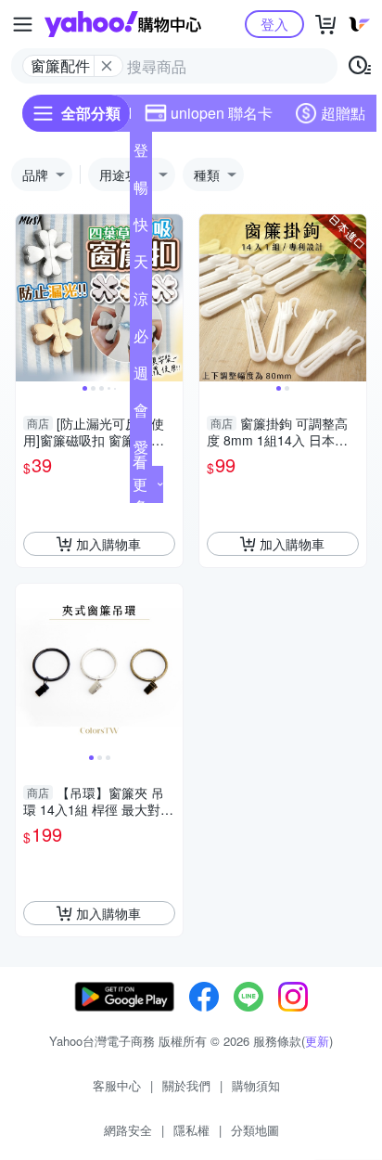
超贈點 (343, 112)
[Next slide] (171, 298)
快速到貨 (141, 228)
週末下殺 (141, 377)
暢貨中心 (141, 191)
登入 (274, 23)
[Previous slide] (28, 298)
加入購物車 (108, 544)
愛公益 (141, 451)
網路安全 (128, 1130)
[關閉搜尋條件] (106, 66)
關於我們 (186, 1085)
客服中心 (117, 1085)
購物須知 (256, 1085)
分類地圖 (255, 1130)
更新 (317, 1041)
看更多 (140, 484)
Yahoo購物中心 (123, 24)
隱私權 (191, 1130)
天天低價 (141, 265)
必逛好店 (141, 339)
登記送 (141, 154)
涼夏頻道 (141, 302)
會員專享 (141, 414)
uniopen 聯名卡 (222, 112)
